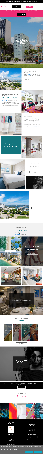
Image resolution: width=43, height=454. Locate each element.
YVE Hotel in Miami (34, 76)
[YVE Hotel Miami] (11, 424)
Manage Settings (21, 452)
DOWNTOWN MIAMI (21, 228)
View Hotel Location (21, 343)
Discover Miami (11, 251)
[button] (4, 188)
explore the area (21, 320)
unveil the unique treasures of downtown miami (32, 248)
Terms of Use (35, 439)
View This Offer (36, 208)
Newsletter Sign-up (32, 434)
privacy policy (26, 446)
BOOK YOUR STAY (21, 368)
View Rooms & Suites (21, 45)
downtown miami (22, 41)
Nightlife (34, 330)
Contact (32, 422)
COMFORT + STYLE (34, 163)
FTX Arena (11, 104)
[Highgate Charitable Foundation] (11, 430)
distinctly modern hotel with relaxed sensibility (10, 145)
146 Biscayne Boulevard (32, 424)
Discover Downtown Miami (10, 95)
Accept (29, 452)
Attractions (25, 330)
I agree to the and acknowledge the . (32, 440)
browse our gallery (21, 396)
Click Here (21, 14)
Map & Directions (11, 440)
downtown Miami (29, 74)
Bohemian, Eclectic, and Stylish (9, 98)
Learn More (27, 79)
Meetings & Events (21, 297)
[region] (40, 7)
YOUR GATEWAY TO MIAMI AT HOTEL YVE (31, 72)
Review (11, 439)
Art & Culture (8, 330)
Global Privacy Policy (11, 441)
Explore (8, 333)
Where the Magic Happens (22, 230)
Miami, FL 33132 (32, 425)
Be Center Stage (28, 116)
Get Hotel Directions (32, 253)
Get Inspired (21, 394)
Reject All (37, 452)
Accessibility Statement (35, 126)
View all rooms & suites (34, 172)
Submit (32, 443)
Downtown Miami (4, 100)
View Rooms (11, 150)
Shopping (17, 330)
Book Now (29, 6)
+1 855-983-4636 (32, 429)
